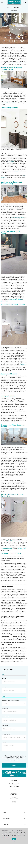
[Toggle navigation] (2, 2)
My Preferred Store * (6, 734)
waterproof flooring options (8, 103)
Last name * (4, 687)
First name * (4, 678)
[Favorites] (23, 2)
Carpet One (3, 15)
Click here (15, 171)
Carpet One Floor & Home (14, 540)
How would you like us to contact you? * (11, 700)
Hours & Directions (14, 786)
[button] (21, 2)
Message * (4, 742)
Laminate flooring (14, 208)
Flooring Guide (11, 15)
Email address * (5, 716)
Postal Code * (5, 725)
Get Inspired (6, 818)
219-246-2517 (14, 10)
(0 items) (25, 2)
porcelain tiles (10, 161)
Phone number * (5, 708)
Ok (14, 839)
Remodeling (20, 15)
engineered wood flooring (18, 217)
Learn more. (5, 837)
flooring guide (22, 548)
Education (6, 824)
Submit (14, 765)
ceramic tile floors (17, 63)
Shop (4, 812)
